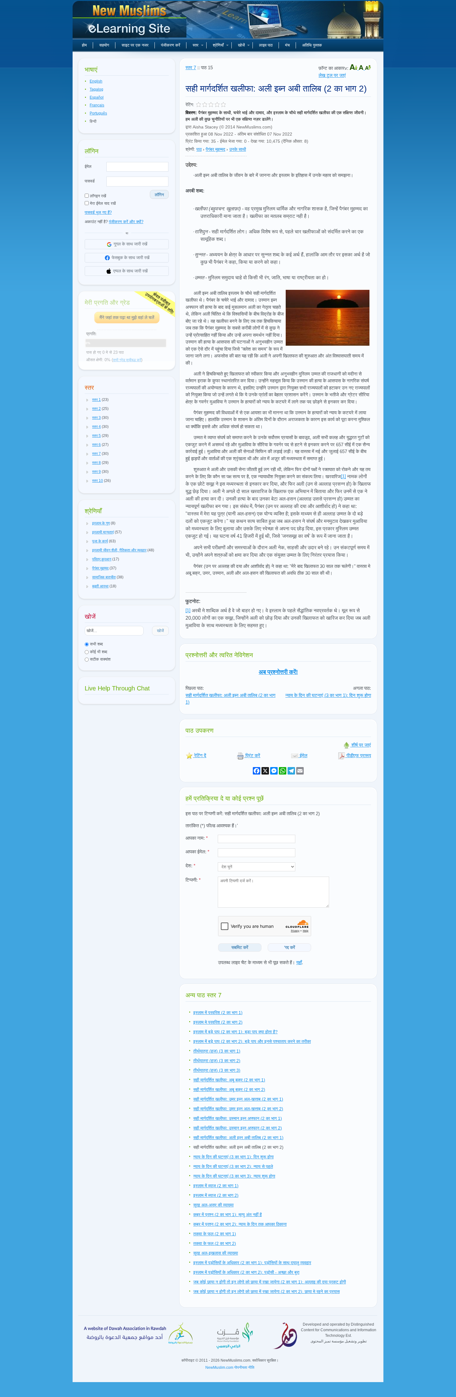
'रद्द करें (289, 947)
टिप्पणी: (193, 880)
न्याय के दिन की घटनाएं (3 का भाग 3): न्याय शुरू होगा (234, 1176)
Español (97, 97)
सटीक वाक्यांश (99, 659)
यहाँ (299, 962)
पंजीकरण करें (170, 45)
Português (98, 113)
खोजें (241, 45)
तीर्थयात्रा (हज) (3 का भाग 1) (216, 1051)
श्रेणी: (190, 149)
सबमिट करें (239, 947)
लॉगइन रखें (97, 196)
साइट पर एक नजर (135, 45)
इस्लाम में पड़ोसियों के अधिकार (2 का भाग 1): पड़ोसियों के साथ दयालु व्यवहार (252, 1262)
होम (84, 45)
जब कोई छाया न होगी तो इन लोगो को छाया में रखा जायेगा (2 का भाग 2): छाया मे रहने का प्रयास (266, 1291)
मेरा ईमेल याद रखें (102, 203)
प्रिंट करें (252, 755)
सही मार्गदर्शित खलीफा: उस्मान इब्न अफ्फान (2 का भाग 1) (237, 1118)
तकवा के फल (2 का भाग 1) (214, 1233)
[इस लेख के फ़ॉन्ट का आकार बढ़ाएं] (354, 68)
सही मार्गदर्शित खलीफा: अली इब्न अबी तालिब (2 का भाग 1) (238, 1137)
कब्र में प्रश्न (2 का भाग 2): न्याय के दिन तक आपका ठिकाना (240, 1224)
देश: (190, 865)
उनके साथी (237, 149)
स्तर (196, 45)
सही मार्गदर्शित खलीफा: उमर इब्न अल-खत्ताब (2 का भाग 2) (238, 1108)
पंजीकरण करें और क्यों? (126, 221)
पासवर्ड (90, 181)
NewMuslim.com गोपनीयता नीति (229, 1367)
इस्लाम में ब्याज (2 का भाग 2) (216, 1195)
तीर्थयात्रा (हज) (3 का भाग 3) (216, 1070)
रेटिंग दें (199, 755)
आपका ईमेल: (197, 851)
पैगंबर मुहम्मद (215, 149)
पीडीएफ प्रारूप (358, 755)
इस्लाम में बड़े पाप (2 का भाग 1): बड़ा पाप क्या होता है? (235, 1031)
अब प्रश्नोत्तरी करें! (278, 672)
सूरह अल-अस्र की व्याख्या (213, 1204)
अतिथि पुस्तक (312, 45)
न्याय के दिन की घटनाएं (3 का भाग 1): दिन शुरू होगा (328, 695)
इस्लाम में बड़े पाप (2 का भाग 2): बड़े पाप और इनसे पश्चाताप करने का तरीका (252, 1041)
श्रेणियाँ (218, 45)
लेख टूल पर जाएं (332, 75)
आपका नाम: (197, 838)
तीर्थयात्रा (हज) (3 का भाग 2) (216, 1060)
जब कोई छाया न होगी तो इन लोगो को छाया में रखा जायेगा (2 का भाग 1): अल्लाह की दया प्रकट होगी (269, 1281)
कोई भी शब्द (98, 651)
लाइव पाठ (266, 45)
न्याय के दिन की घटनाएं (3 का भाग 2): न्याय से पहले (233, 1166)
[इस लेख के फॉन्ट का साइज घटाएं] (368, 68)
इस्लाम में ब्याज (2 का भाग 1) (216, 1185)
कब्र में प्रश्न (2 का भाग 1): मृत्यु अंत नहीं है (227, 1214)
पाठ (199, 149)
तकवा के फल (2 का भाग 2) (214, 1243)
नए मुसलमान (130, 22)
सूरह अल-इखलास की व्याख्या (215, 1253)
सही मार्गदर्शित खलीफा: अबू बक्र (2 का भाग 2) (229, 1089)
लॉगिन (159, 194)
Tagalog (96, 89)
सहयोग (104, 45)
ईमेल (88, 166)
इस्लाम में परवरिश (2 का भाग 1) (218, 1012)
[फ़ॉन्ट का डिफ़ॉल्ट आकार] (362, 68)
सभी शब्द (96, 644)
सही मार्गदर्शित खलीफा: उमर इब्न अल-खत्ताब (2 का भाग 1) (238, 1099)
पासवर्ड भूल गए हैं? (98, 212)
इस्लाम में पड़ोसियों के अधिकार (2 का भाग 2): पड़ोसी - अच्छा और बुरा (246, 1272)
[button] (87, 400)
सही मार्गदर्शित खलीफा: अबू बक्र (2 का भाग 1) (229, 1079)
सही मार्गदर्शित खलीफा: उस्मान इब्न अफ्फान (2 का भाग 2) (237, 1127)
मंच (287, 45)
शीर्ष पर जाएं (360, 745)
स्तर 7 (191, 67)
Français (97, 105)
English (96, 81)
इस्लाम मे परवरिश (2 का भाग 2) (218, 1022)
